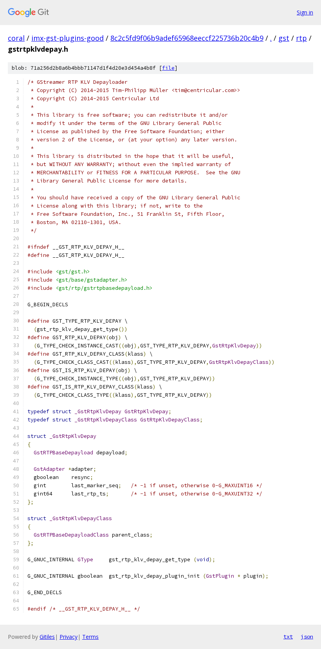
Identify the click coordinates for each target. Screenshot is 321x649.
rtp (301, 38)
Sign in (305, 12)
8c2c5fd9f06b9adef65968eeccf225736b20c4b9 (186, 38)
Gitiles (47, 636)
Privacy (69, 636)
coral (16, 38)
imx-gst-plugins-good (67, 38)
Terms (90, 636)
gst (283, 38)
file (168, 68)
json (307, 636)
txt (288, 636)
